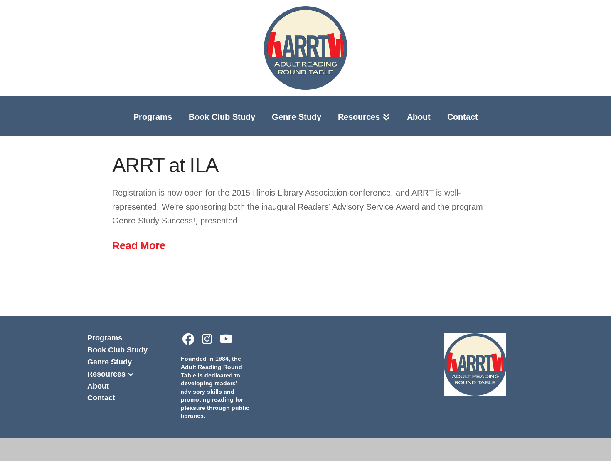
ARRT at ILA (165, 165)
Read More (138, 245)
